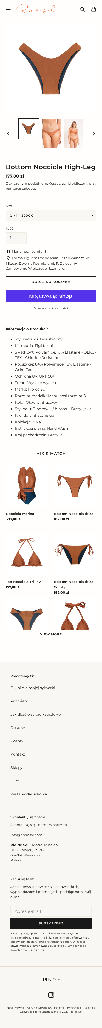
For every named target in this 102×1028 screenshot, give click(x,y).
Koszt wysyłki (60, 183)
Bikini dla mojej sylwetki (32, 687)
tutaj (41, 950)
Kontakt (17, 754)
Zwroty (16, 741)
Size (9, 206)
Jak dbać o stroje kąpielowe (35, 714)
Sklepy (16, 767)
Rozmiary (19, 701)
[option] (29, 129)
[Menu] (8, 9)
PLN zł (49, 979)
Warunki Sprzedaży (39, 1007)
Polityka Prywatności (68, 1007)
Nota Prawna (15, 1007)
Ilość (9, 228)
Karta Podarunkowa (28, 794)
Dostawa (18, 727)
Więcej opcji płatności (51, 308)
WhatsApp (58, 825)
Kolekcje (89, 1007)
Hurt (14, 780)
